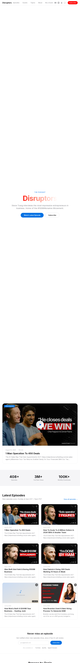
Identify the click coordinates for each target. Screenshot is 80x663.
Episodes (16, 3)
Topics (33, 3)
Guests (25, 3)
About (40, 3)
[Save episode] (36, 506)
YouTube (37, 648)
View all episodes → (71, 499)
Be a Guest (49, 3)
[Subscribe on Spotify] (59, 3)
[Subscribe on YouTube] (55, 3)
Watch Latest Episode (32, 215)
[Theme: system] (65, 3)
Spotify (44, 648)
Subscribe (72, 3)
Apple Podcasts (52, 648)
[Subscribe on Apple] (62, 3)
